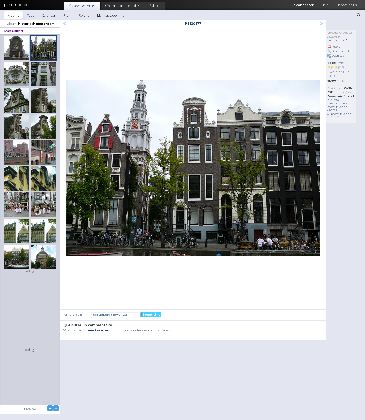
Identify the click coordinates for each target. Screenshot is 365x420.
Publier (154, 5)
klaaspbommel (336, 40)
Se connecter (303, 5)
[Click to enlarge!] (193, 168)
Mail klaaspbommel (111, 15)
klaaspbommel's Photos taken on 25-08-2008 (339, 106)
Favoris (84, 15)
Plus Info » (333, 100)
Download (337, 55)
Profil (67, 15)
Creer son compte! (122, 5)
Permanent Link (73, 314)
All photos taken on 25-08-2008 (339, 115)
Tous (30, 15)
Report (335, 46)
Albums (13, 15)
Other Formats (340, 51)
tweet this (151, 314)
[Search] (359, 15)
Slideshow (30, 408)
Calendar (48, 15)
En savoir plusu (347, 5)
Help (325, 5)
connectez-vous (96, 330)
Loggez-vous (334, 71)
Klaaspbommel (82, 6)
